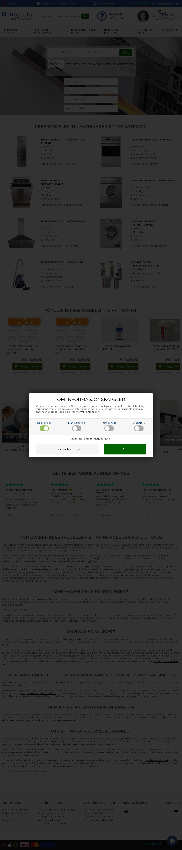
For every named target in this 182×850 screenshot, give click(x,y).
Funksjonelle (109, 422)
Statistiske (139, 422)
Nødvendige (44, 422)
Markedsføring (76, 422)
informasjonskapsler (87, 411)
